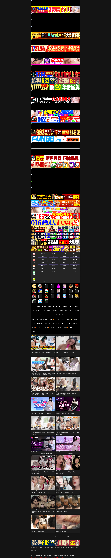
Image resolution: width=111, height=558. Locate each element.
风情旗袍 (43, 268)
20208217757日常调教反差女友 (40, 531)
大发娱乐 (33, 319)
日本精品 (53, 256)
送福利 (76, 306)
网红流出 (64, 262)
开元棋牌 (44, 306)
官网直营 (49, 306)
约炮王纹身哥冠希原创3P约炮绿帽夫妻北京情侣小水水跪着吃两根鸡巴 (43, 394)
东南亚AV (75, 259)
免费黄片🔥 (69, 319)
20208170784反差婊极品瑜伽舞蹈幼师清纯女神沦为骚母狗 (67, 472)
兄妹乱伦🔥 (47, 327)
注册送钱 (65, 306)
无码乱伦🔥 (76, 319)
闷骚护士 (75, 268)
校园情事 (53, 278)
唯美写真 (64, 271)
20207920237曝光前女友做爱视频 (40, 492)
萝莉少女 (75, 253)
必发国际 (66, 315)
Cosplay (64, 256)
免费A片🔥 (40, 327)
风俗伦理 (75, 278)
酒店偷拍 (77, 310)
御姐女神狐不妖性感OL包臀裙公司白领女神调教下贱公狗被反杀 (43, 472)
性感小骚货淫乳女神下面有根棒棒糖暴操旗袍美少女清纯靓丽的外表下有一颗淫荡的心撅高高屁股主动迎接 (43, 374)
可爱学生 (64, 265)
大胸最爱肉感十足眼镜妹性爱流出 (64, 492)
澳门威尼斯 (75, 323)
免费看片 (58, 323)
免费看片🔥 (51, 319)
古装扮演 (43, 265)
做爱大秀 (63, 323)
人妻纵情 (64, 278)
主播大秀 (33, 315)
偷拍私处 (50, 315)
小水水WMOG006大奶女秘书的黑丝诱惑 (42, 453)
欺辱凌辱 (43, 262)
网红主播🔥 (34, 331)
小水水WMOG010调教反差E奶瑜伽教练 (41, 413)
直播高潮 (61, 310)
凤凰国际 (49, 310)
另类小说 (43, 281)
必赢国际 (43, 310)
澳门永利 (55, 306)
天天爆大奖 (39, 323)
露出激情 (53, 271)
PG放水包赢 (55, 310)
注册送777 (71, 306)
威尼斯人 (33, 306)
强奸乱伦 (53, 253)
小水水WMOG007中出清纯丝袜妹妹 (65, 413)
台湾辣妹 (43, 259)
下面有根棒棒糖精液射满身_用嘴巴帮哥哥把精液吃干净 (43, 433)
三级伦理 (43, 256)
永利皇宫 (45, 319)
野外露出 (75, 262)
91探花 (53, 262)
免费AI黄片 (72, 327)
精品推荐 (43, 253)
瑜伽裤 (64, 268)
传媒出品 (43, 274)
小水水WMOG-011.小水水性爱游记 (64, 453)
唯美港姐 (64, 259)
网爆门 (75, 271)
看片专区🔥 (53, 327)
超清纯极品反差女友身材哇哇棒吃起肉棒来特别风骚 (43, 511)
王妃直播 (39, 315)
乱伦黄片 (44, 315)
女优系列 (53, 265)
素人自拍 (75, 256)
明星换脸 (53, 268)
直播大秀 (69, 323)
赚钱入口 (59, 327)
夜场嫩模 (61, 315)
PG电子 (59, 306)
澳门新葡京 (72, 315)
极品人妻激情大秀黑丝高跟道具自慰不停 (66, 352)
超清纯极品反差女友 (61, 531)
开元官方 (33, 323)
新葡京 (33, 310)
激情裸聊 (63, 319)
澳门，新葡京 (51, 323)
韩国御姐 (53, 259)
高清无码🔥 (65, 327)
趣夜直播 (55, 315)
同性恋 (75, 274)
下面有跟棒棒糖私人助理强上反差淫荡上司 (66, 373)
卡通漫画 (43, 271)
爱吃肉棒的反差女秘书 (61, 511)
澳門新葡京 (39, 319)
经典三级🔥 (34, 327)
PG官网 (38, 306)
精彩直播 (67, 310)
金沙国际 (45, 323)
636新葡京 (58, 319)
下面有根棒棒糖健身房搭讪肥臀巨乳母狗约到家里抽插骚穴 (67, 433)
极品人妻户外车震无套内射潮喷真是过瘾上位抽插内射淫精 (43, 353)
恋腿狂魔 (75, 265)
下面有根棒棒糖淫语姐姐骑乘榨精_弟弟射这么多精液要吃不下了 (67, 394)
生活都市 (43, 278)
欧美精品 (64, 253)
